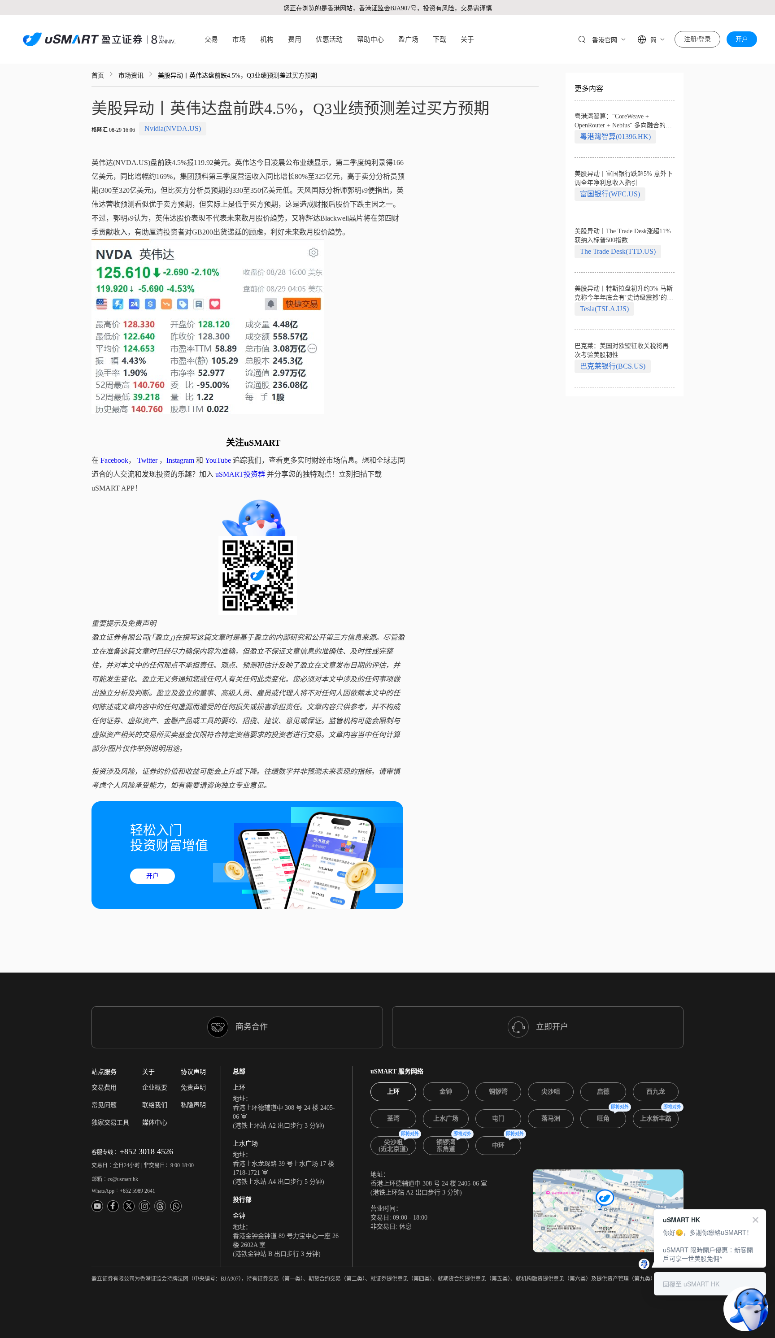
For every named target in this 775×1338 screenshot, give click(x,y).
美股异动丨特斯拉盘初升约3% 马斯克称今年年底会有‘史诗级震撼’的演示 (624, 293)
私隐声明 (193, 1105)
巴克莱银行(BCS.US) (612, 366)
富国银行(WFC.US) (610, 194)
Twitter (147, 460)
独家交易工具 (110, 1122)
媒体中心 (154, 1122)
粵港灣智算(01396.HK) (615, 136)
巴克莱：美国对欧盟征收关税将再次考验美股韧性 (622, 350)
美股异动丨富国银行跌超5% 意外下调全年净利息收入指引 (624, 178)
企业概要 (154, 1087)
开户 (742, 39)
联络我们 (154, 1105)
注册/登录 (697, 39)
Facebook (114, 460)
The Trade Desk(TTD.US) (618, 251)
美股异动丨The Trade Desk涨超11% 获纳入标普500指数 (623, 235)
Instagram (180, 460)
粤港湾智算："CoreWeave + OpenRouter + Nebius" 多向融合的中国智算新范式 (623, 121)
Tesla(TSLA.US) (604, 309)
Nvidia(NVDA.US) (172, 128)
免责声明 (193, 1087)
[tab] (393, 1091)
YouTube (218, 460)
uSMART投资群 (240, 474)
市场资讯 (131, 75)
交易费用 (104, 1087)
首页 (97, 75)
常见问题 (104, 1105)
